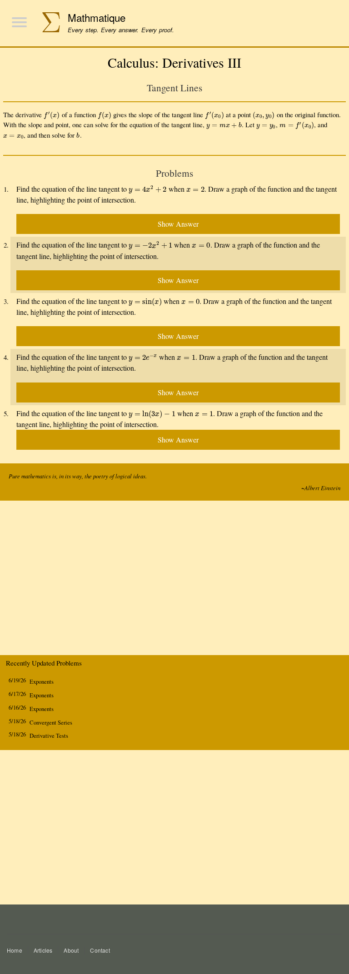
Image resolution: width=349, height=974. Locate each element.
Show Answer (178, 224)
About (71, 950)
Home (14, 950)
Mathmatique (96, 17)
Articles (43, 950)
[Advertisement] (174, 580)
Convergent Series (51, 722)
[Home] (46, 23)
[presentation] (52, 114)
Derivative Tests (49, 736)
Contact (100, 950)
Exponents (42, 682)
